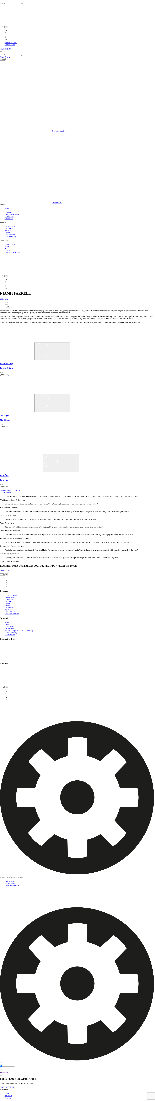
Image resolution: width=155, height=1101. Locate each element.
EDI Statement (10, 635)
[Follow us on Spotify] (7, 23)
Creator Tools (9, 628)
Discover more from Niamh (10, 490)
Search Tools (9, 626)
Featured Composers (12, 614)
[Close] (1, 1062)
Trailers (7, 250)
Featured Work (10, 234)
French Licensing (11, 633)
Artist (7, 248)
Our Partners (9, 607)
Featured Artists (10, 612)
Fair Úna (4, 475)
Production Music (11, 43)
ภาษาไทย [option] (8, 1096)
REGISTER (4, 570)
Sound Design (10, 244)
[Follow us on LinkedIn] (7, 17)
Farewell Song (6, 363)
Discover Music (10, 226)
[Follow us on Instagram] (7, 11)
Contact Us (9, 219)
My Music (8, 230)
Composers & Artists (12, 215)
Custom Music (10, 45)
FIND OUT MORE (7, 1087)
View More (4, 1072)
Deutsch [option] (7, 1093)
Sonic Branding (10, 236)
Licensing (8, 213)
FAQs (7, 210)
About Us (8, 208)
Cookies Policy (10, 881)
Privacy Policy (10, 883)
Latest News (9, 217)
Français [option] (8, 1098)
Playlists (7, 232)
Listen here (4, 299)
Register (8, 49)
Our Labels (9, 228)
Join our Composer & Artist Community (19, 631)
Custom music (57, 203)
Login (2, 49)
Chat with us (6, 492)
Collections (9, 605)
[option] (80, 1093)
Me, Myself (5, 415)
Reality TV (9, 246)
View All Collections (12, 252)
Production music (58, 131)
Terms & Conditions (12, 885)
